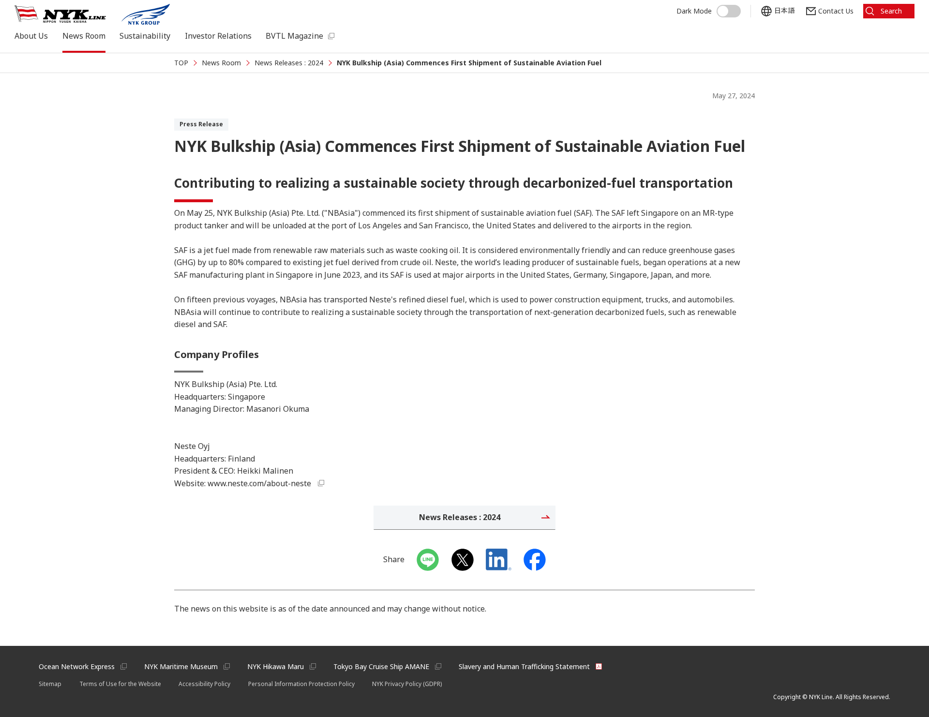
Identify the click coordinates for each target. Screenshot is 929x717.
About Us (31, 35)
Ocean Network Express (77, 666)
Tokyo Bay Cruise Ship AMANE (381, 666)
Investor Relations (218, 35)
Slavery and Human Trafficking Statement (524, 666)
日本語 (784, 11)
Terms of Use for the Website (120, 684)
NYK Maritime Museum (181, 666)
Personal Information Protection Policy (301, 684)
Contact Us (836, 10)
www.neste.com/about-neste (259, 483)
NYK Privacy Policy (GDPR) (407, 684)
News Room (83, 35)
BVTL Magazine (294, 35)
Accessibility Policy (204, 684)
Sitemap (50, 684)
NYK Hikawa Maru (275, 666)
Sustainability (145, 35)
